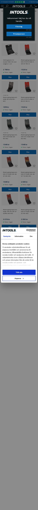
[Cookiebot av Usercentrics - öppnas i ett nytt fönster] (27, 230)
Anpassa (18, 278)
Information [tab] (19, 236)
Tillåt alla (19, 272)
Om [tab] (31, 236)
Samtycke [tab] (7, 236)
